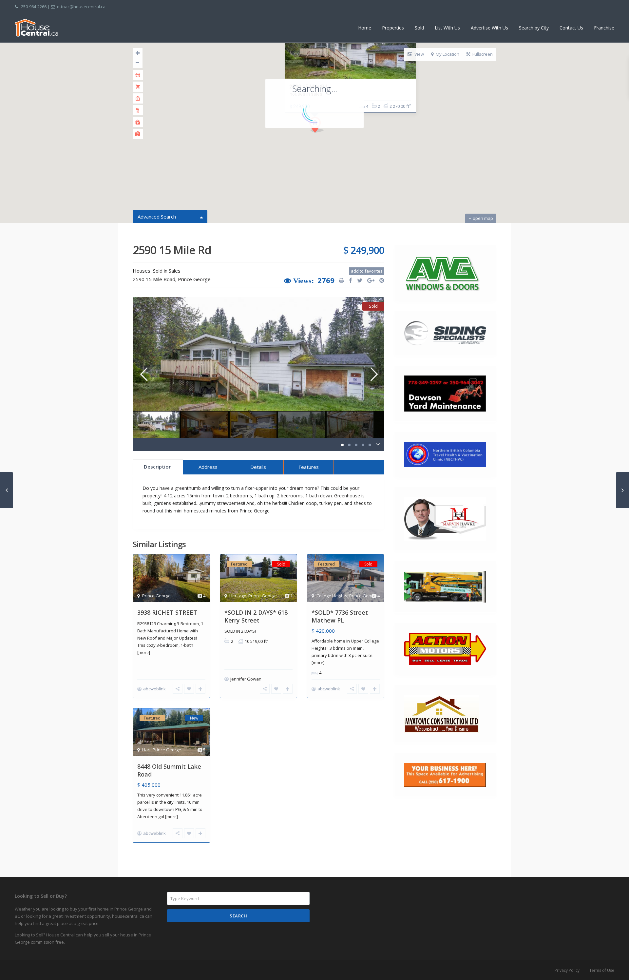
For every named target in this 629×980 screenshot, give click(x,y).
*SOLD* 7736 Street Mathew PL (340, 616)
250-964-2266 (34, 7)
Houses (141, 270)
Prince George (194, 279)
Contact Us (571, 28)
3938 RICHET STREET (167, 612)
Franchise (604, 28)
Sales (175, 270)
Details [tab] (258, 467)
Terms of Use (601, 970)
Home (364, 28)
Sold (419, 28)
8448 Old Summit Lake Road (169, 770)
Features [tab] (308, 467)
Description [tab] (158, 466)
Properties (393, 28)
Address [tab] (208, 467)
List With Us (447, 28)
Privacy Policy (567, 970)
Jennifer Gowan (245, 679)
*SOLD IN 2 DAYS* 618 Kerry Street (256, 616)
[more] (143, 652)
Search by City (534, 28)
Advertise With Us (489, 28)
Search (238, 916)
